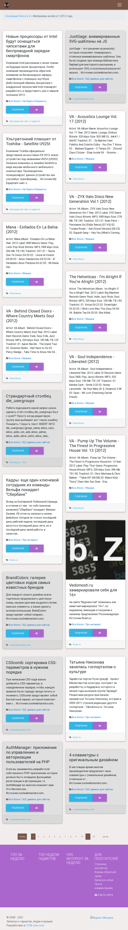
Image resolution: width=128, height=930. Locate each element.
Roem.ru (14, 560)
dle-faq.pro (15, 462)
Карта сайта (105, 894)
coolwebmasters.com (20, 645)
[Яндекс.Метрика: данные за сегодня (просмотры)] (101, 918)
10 (82, 836)
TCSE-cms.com (35, 925)
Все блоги (14, 101)
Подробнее (18, 109)
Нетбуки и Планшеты (34, 101)
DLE (24, 462)
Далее (105, 836)
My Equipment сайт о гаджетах (25, 121)
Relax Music (15, 293)
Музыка (26, 273)
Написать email (103, 880)
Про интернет (30, 539)
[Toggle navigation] (119, 5)
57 (94, 836)
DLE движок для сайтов (36, 442)
